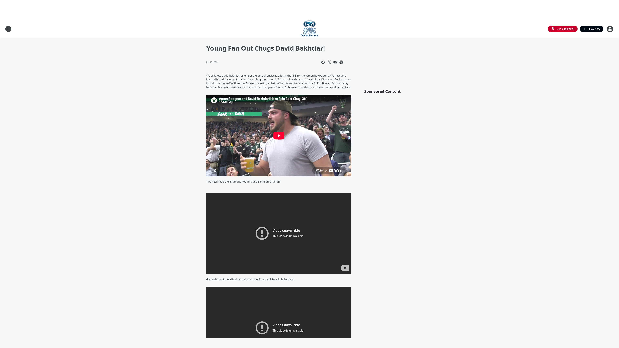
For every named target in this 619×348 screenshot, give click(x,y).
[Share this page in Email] (335, 62)
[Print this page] (341, 62)
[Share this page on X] (329, 62)
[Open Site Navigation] (8, 29)
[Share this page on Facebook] (323, 62)
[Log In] (610, 29)
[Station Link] (309, 28)
